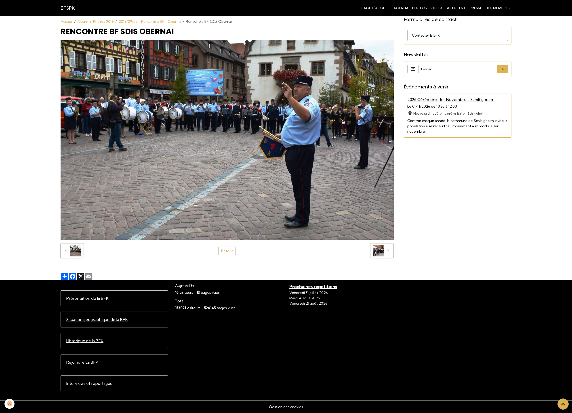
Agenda (400, 7)
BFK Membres (498, 7)
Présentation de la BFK (87, 298)
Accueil (66, 21)
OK (502, 69)
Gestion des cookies (286, 407)
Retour (227, 251)
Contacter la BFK (426, 35)
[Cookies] (9, 404)
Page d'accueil (375, 7)
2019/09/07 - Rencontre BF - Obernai (150, 21)
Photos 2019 (103, 21)
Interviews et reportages (89, 383)
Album (82, 21)
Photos (419, 7)
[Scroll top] (563, 404)
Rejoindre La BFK (82, 362)
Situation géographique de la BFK (97, 319)
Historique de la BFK (84, 340)
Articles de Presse (464, 7)
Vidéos (436, 7)
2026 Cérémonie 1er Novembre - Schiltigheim (450, 99)
